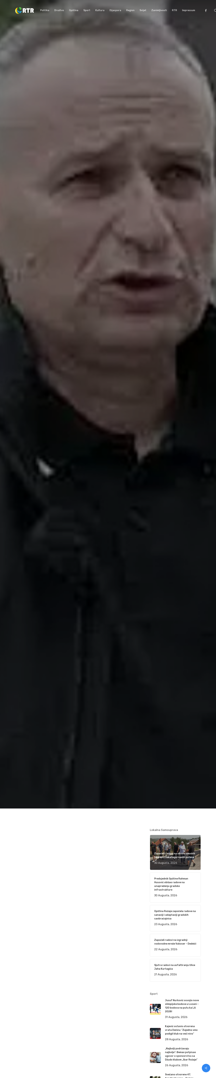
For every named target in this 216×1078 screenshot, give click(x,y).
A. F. (21, 453)
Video (57, 453)
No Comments (188, 424)
